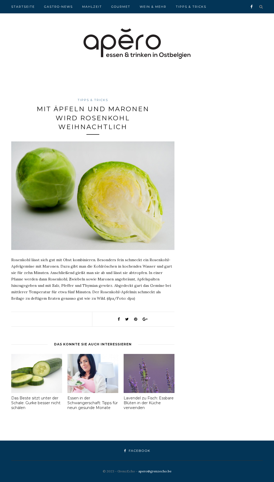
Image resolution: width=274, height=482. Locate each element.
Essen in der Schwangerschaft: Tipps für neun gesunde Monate (92, 403)
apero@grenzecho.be (155, 471)
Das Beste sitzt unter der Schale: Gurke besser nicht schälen (35, 403)
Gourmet (120, 7)
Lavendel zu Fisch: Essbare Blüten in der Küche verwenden (149, 403)
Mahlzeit (92, 7)
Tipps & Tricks (191, 7)
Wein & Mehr (153, 7)
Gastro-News (58, 7)
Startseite (23, 7)
